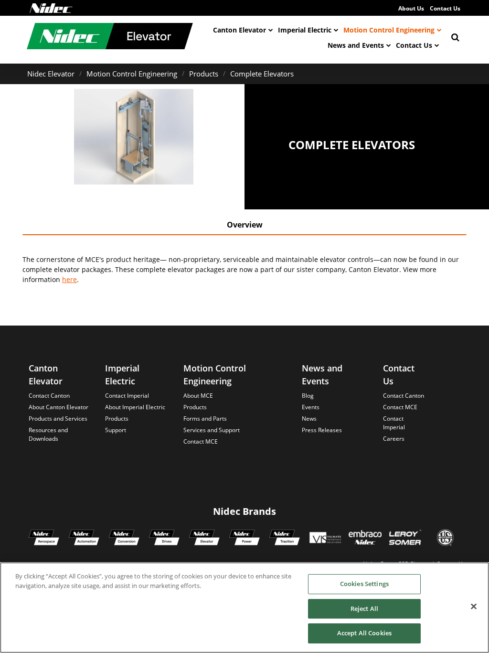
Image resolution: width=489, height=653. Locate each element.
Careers (393, 439)
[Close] (473, 606)
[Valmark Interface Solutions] (324, 538)
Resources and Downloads (48, 434)
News (309, 418)
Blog (308, 396)
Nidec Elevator (50, 73)
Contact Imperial (127, 396)
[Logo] (51, 8)
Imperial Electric (304, 29)
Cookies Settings (364, 583)
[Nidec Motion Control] (84, 538)
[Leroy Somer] (405, 538)
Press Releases (322, 430)
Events (310, 407)
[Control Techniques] (164, 538)
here (69, 279)
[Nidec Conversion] (124, 538)
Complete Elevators (262, 73)
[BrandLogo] (109, 37)
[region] (244, 607)
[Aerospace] (44, 538)
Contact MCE (200, 441)
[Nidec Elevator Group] (204, 538)
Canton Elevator (239, 29)
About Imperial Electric (135, 407)
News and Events (356, 45)
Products (203, 73)
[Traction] (284, 538)
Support (115, 430)
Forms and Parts (205, 418)
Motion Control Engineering (389, 29)
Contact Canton (49, 396)
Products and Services (58, 418)
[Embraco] (365, 538)
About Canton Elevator (58, 407)
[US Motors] (445, 538)
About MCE (198, 396)
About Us (411, 8)
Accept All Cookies (364, 633)
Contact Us (445, 8)
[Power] (244, 538)
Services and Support (211, 430)
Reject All (364, 608)
